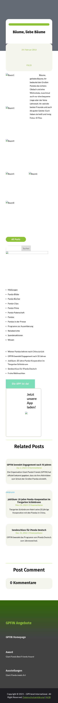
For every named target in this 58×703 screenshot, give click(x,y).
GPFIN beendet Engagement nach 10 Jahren (27, 356)
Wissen (11, 340)
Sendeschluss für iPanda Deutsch (22, 369)
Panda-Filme (13, 308)
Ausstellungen (14, 670)
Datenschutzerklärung (33, 697)
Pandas (11, 317)
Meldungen (13, 290)
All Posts (15, 239)
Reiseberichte (14, 331)
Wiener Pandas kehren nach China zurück (26, 351)
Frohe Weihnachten (16, 373)
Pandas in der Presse (17, 321)
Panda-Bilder (13, 294)
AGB (48, 697)
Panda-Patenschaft (16, 312)
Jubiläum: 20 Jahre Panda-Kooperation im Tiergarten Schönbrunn (29, 500)
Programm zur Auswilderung (20, 326)
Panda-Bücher (14, 299)
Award (9, 652)
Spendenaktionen (15, 335)
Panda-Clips (13, 303)
